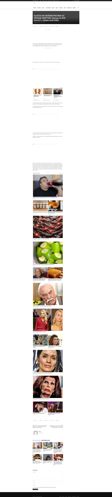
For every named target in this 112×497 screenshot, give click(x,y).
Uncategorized (35, 13)
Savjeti (57, 7)
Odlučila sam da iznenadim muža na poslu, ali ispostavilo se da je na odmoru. (47, 450)
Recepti (53, 7)
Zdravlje (74, 7)
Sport (65, 7)
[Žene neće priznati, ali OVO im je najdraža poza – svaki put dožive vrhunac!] (48, 457)
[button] (78, 7)
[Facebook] (73, 0)
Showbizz (60, 7)
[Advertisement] (48, 36)
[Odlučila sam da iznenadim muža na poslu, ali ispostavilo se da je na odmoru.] (48, 445)
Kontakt (43, 0)
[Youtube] (78, 0)
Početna (41, 0)
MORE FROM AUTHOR (45, 440)
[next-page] (34, 466)
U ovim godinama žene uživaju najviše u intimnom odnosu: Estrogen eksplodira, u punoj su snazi (37, 462)
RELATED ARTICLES (37, 440)
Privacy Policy (49, 0)
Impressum (57, 0)
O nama (46, 0)
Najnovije (39, 7)
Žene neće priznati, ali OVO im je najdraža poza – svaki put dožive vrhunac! (47, 462)
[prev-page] (33, 466)
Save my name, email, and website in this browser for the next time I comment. (45, 487)
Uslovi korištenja (53, 0)
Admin (35, 22)
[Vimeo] (75, 0)
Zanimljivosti (69, 7)
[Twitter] (74, 0)
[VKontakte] (77, 0)
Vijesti (43, 7)
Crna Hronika (48, 7)
